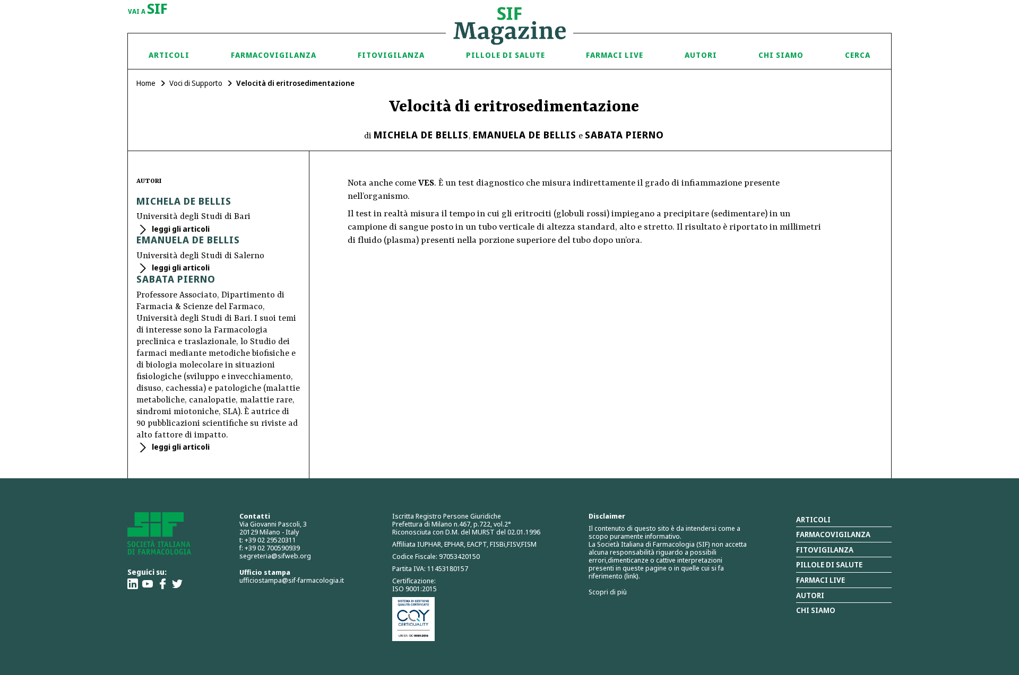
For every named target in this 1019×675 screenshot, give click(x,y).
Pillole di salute (829, 564)
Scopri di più (608, 592)
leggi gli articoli (180, 229)
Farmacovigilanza (273, 55)
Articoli (169, 55)
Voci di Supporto (195, 83)
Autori (701, 55)
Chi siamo (781, 55)
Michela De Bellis (421, 134)
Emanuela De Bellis (524, 134)
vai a (148, 9)
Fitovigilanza (391, 55)
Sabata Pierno (624, 134)
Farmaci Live (614, 55)
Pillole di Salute (505, 55)
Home (146, 83)
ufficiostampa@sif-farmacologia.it (291, 580)
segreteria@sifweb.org (275, 555)
